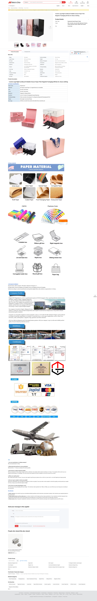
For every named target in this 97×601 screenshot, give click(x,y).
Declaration (60, 596)
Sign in (88, 2)
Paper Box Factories (21, 584)
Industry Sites (56, 592)
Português (29, 594)
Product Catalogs (24, 560)
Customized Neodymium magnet (54, 565)
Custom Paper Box (65, 584)
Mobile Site (72, 592)
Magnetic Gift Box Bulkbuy (13, 586)
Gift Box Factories (12, 584)
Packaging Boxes (21, 578)
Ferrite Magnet (10, 565)
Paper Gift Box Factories (38, 584)
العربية (54, 594)
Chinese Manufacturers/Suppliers (35, 592)
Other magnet (50, 562)
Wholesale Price (50, 592)
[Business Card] (87, 56)
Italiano (43, 594)
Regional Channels (62, 592)
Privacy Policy (65, 596)
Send (16, 525)
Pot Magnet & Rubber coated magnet (75, 562)
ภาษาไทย (66, 594)
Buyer (63, 5)
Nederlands (50, 594)
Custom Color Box (56, 584)
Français (34, 594)
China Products (26, 592)
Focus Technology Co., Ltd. (41, 596)
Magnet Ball (30, 562)
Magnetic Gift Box (57, 578)
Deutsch (46, 594)
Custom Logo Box (47, 584)
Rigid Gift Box (41, 578)
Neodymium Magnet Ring (73, 565)
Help (69, 5)
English (22, 594)
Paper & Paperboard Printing (32, 578)
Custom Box (29, 584)
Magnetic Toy (30, 565)
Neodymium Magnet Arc (73, 567)
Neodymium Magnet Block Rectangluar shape (56, 567)
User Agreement (54, 596)
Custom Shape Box (82, 584)
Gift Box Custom (73, 584)
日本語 (61, 594)
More (9, 588)
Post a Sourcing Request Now (39, 526)
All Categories (12, 5)
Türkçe (70, 594)
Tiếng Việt (74, 594)
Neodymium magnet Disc (12, 567)
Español (26, 594)
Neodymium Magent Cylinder (33, 567)
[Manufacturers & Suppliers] (14, 2)
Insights (77, 592)
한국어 (58, 594)
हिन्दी (63, 594)
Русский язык (38, 594)
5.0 (75, 53)
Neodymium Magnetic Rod (12, 562)
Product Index (68, 592)
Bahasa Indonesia (79, 594)
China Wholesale (43, 592)
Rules (88, 5)
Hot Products (21, 592)
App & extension (75, 5)
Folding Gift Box (49, 578)
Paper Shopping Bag (12, 578)
